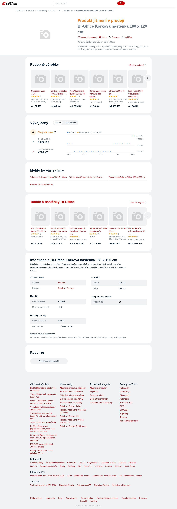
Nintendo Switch (109, 463)
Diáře (122, 406)
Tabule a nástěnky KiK (69, 416)
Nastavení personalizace (107, 498)
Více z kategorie (137, 203)
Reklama (143, 498)
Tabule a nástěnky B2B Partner (73, 426)
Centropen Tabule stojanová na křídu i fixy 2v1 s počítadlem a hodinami (43, 438)
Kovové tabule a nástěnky (71, 403)
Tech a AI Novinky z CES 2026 (43, 485)
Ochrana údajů (87, 498)
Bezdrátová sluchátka (55, 463)
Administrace (71, 498)
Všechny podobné (136, 65)
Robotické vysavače (48, 466)
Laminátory (124, 392)
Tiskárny (123, 417)
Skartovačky (125, 395)
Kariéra (93, 501)
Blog (60, 498)
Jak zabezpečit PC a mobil (130, 476)
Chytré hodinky (36, 463)
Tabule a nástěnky (65, 11)
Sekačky (88, 466)
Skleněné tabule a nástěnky (72, 395)
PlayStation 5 (93, 463)
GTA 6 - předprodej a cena (78, 476)
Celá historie (70, 123)
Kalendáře (124, 399)
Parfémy (71, 466)
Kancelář (30, 11)
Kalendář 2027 (126, 403)
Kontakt (83, 501)
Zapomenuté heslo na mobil (104, 476)
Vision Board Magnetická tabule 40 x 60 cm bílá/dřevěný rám (43, 416)
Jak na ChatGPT (84, 485)
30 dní (58, 123)
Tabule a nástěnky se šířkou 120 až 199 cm (127, 177)
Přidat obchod (36, 498)
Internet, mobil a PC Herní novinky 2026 (47, 476)
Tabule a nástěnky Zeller (70, 406)
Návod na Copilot (66, 485)
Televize (122, 463)
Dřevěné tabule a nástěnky (71, 399)
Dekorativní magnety (99, 399)
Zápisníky (124, 414)
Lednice (33, 466)
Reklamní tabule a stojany (101, 403)
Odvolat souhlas (129, 498)
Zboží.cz (19, 11)
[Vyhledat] (121, 3)
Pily (79, 466)
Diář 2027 (124, 410)
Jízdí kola (98, 466)
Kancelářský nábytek (46, 11)
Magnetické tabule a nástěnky (72, 388)
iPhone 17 (71, 463)
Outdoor (108, 466)
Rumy (62, 466)
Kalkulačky (124, 388)
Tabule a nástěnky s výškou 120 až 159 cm (48, 177)
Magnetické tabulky (98, 388)
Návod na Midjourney (121, 485)
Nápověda (50, 498)
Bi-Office (61, 283)
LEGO (81, 463)
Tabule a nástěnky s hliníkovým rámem (85, 177)
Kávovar (132, 463)
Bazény (118, 466)
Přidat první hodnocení (87, 37)
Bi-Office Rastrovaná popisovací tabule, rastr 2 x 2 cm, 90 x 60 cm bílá (42, 429)
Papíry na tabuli (96, 395)
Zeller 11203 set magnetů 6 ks (43, 422)
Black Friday (130, 466)
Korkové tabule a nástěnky (41, 184)
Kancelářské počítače (129, 421)
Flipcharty (94, 392)
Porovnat (115, 37)
